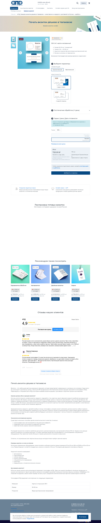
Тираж (53, 130)
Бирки (73, 285)
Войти (84, 3)
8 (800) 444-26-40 (78, 504)
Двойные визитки (57, 285)
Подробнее (30, 518)
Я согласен (82, 517)
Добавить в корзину (70, 173)
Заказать (15, 299)
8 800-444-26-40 (44, 2)
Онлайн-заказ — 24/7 (62, 188)
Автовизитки (35, 285)
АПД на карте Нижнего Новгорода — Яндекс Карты (50, 374)
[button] (77, 3)
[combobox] (58, 130)
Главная (13, 14)
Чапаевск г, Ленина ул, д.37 (79, 510)
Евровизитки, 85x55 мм (18, 285)
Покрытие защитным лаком (27, 188)
